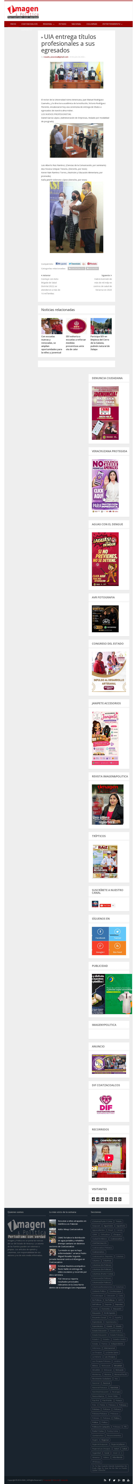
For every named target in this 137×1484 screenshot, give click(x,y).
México (95, 1365)
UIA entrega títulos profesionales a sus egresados (68, 43)
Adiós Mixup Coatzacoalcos (70, 1229)
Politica (116, 1418)
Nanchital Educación (100, 1392)
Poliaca (119, 1400)
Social (106, 1453)
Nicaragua (116, 1392)
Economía (106, 1309)
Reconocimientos (114, 1435)
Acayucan (96, 1226)
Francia (104, 1344)
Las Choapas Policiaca (101, 1361)
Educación (96, 1313)
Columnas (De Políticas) (101, 1269)
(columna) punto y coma (102, 1221)
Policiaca (122, 1405)
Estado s (95, 1339)
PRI (125, 1427)
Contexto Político (99, 1291)
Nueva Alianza (98, 1396)
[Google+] (119, 1480)
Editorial (56, 1480)
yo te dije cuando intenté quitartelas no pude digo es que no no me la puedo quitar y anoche (109, 1468)
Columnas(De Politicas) (101, 1278)
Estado (62, 24)
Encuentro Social (99, 1317)
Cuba (121, 1295)
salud (116, 1448)
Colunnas (120, 1287)
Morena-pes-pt (121, 1374)
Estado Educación (99, 1330)
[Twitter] (114, 1480)
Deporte (108, 1304)
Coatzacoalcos (29, 24)
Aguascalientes (98, 1230)
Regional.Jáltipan (118, 1444)
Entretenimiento (111, 24)
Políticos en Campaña (101, 1427)
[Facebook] (110, 1480)
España (118, 1317)
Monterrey (96, 1374)
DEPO (120, 1300)
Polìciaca (117, 1409)
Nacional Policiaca (99, 1387)
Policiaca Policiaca (99, 1413)
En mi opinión (109, 1313)
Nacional (76, 24)
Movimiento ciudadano (101, 1378)
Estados (106, 1339)
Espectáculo (97, 1322)
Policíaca (95, 1409)
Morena (107, 1374)
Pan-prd (95, 1400)
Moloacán (120, 1370)
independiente (117, 1344)
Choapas (117, 1234)
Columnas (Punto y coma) (102, 1274)
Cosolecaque (97, 1295)
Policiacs (95, 1418)
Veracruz (96, 1457)
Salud (124, 1448)
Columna (96, 1260)
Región (95, 1440)
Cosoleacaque (115, 1291)
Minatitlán (118, 1365)
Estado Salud (115, 1330)
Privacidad (47, 1480)
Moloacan (108, 1370)
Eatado (95, 1309)
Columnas (92, 24)
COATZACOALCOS (99, 1243)
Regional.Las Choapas (101, 1448)
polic (94, 1405)
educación (117, 1309)
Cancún (120, 1230)
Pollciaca (116, 1427)
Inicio (13, 24)
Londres (117, 1361)
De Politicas (97, 1300)
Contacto (26, 29)
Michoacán (106, 1365)
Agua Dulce (108, 1226)
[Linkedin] (124, 1480)
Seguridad (96, 1453)
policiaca (112, 1405)
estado (109, 1326)
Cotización (111, 1295)
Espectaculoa (111, 1322)
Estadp (95, 1344)
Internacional (109, 1348)
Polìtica (104, 1422)
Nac (116, 1378)
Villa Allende (117, 1457)
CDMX (94, 1234)
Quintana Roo (98, 1435)
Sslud (115, 1453)
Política (95, 1422)
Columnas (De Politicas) (101, 1265)
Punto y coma (98, 1431)
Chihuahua (105, 1234)
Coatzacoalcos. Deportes (102, 1256)
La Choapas (97, 1352)
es (110, 1317)
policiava (106, 1418)
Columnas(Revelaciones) (102, 1287)
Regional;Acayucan (100, 1444)
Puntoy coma (112, 1431)
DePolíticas (96, 1304)
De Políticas (110, 1300)
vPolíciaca (96, 1462)
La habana (96, 1357)
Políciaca (106, 1409)
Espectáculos (97, 1326)
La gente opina (112, 1352)
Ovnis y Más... (113, 1396)
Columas (119, 1256)
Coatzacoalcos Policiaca (102, 1247)
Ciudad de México (99, 1239)
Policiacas (115, 1413)
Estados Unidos (119, 1339)
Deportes (119, 1304)
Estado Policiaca (116, 1335)
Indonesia (96, 1348)
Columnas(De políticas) (101, 1282)
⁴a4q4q (118, 1221)
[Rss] (105, 1480)
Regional (105, 1440)
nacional (95, 1383)
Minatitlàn (96, 1370)
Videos (106, 1457)
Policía (102, 1405)
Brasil (110, 1230)
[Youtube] (128, 1480)
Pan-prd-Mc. (107, 1400)
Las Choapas (110, 1357)
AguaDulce (121, 1226)
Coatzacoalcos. (98, 1252)
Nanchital (114, 1387)
